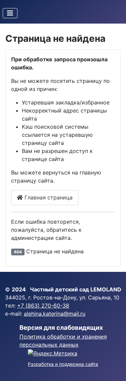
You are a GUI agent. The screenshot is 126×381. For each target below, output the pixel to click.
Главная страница (48, 197)
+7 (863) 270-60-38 (43, 305)
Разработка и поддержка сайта (63, 364)
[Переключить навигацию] (10, 13)
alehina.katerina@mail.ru (54, 313)
